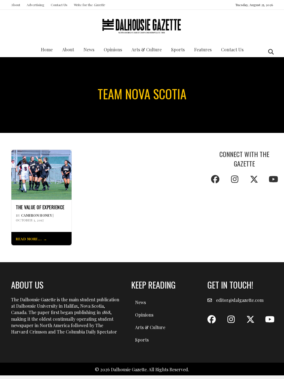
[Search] (269, 52)
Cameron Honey (36, 215)
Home (47, 49)
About (15, 4)
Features (203, 49)
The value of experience (40, 207)
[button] (215, 179)
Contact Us (59, 4)
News (88, 49)
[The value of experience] (41, 174)
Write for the (89, 4)
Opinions (113, 49)
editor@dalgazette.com (239, 300)
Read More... (29, 238)
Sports (178, 49)
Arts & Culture (146, 49)
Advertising (35, 4)
